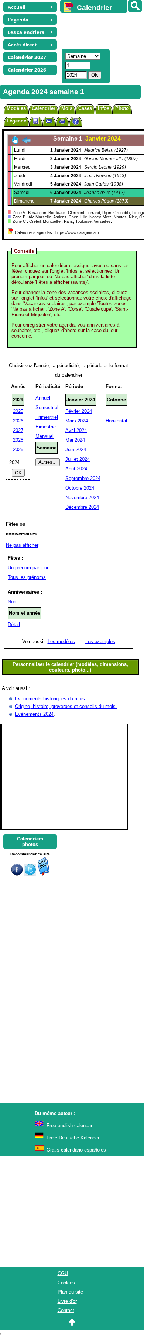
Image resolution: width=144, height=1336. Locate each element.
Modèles (16, 108)
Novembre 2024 (82, 497)
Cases (85, 108)
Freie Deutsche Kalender (73, 1137)
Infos (103, 108)
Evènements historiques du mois (50, 698)
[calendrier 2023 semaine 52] (26, 142)
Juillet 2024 (77, 459)
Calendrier (43, 108)
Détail (14, 624)
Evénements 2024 (34, 714)
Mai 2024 (75, 440)
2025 (18, 411)
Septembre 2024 (82, 478)
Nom (13, 601)
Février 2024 (78, 411)
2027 (18, 430)
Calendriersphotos (30, 841)
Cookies (66, 1282)
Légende (16, 121)
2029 (18, 449)
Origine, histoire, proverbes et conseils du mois (66, 706)
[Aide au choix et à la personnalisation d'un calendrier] (76, 122)
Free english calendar (69, 1125)
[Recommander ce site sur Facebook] (17, 874)
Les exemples (100, 641)
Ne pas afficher (22, 545)
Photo (122, 108)
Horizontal (116, 421)
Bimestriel (46, 426)
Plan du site (70, 1292)
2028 (18, 440)
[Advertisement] (98, 29)
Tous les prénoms (27, 577)
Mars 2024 (76, 421)
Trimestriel (46, 417)
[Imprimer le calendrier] (62, 122)
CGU (63, 1273)
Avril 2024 (76, 430)
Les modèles (61, 641)
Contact (66, 1310)
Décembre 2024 (82, 507)
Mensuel (44, 436)
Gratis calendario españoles (76, 1150)
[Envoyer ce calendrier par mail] (49, 120)
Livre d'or (67, 1301)
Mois (66, 108)
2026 (18, 421)
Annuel (42, 398)
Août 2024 (76, 469)
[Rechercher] (135, 6)
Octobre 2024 (79, 488)
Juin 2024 (75, 449)
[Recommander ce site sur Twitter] (30, 874)
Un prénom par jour (28, 567)
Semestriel (46, 407)
